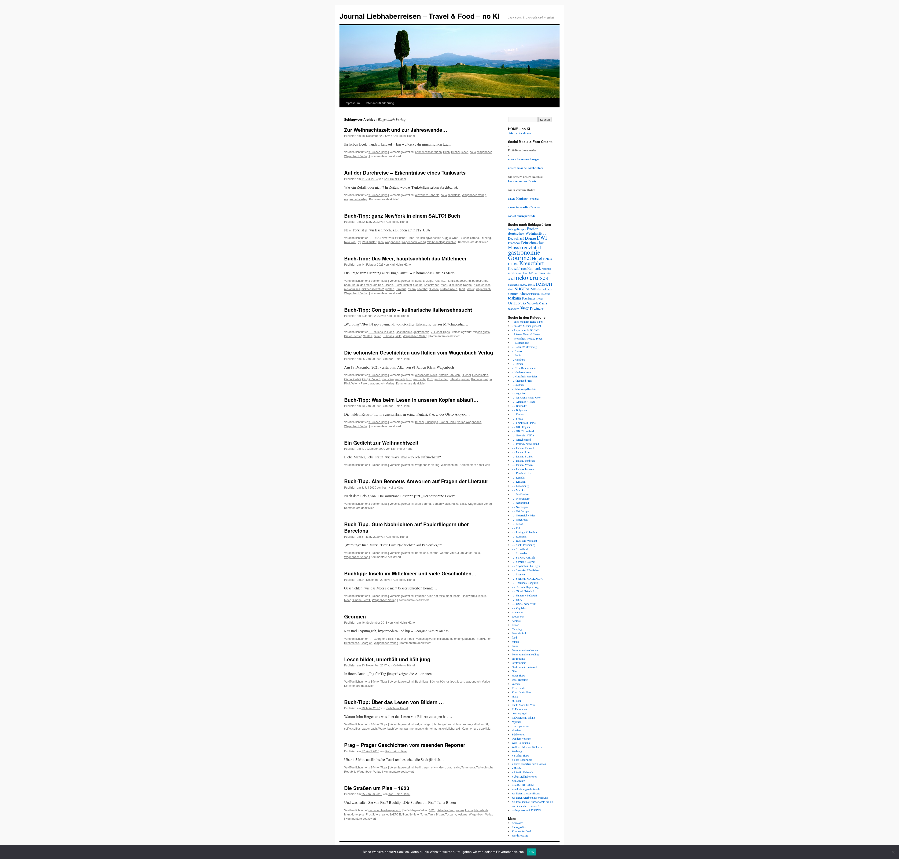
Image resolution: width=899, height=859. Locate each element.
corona (474, 238)
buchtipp (469, 638)
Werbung (517, 751)
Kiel (516, 264)
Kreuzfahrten (517, 268)
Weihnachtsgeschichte (441, 242)
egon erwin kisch (434, 767)
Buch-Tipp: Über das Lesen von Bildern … (394, 701)
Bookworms (469, 596)
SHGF (520, 289)
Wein (526, 307)
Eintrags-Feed (519, 827)
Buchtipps (431, 422)
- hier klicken (520, 133)
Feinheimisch (519, 633)
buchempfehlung (452, 638)
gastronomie (421, 332)
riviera (412, 289)
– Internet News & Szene (526, 334)
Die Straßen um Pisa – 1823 (376, 787)
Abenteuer (517, 612)
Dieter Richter (403, 285)
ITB (510, 264)
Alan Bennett (423, 503)
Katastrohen (431, 285)
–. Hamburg (518, 359)
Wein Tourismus (521, 743)
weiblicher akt (451, 728)
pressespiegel (519, 713)
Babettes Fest (445, 810)
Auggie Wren (450, 238)
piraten (389, 289)
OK (531, 852)
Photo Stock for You (523, 705)
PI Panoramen (519, 709)
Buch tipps (421, 681)
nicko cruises (482, 285)
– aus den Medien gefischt (526, 326)
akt (417, 724)
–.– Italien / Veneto (522, 465)
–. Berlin (516, 355)
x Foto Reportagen (522, 759)
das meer (366, 285)
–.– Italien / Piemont (523, 448)
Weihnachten (449, 465)
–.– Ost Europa (520, 511)
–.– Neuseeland (520, 502)
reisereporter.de (520, 726)
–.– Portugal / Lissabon (525, 532)
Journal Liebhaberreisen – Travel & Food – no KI (419, 16)
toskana (462, 814)
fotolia (515, 641)
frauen (460, 810)
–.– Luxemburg (520, 486)
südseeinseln (448, 289)
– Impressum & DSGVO (526, 330)
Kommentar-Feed (521, 831)
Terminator (468, 767)
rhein (511, 289)
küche (515, 696)
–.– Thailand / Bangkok (525, 583)
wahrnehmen (412, 728)
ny (359, 242)
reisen (544, 283)
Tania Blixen (436, 814)
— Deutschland (520, 342)
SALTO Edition (398, 814)
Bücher (455, 152)
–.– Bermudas (519, 406)
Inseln (482, 596)
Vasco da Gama (537, 303)
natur (548, 273)
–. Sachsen (518, 385)
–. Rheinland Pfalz (522, 380)
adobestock (518, 616)
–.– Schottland (520, 549)
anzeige (428, 280)
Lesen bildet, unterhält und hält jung (387, 659)
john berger (439, 724)
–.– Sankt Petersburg (523, 545)
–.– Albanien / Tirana (523, 401)
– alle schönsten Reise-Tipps (527, 321)
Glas (514, 671)
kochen (516, 684)
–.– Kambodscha (521, 473)
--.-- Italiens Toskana (381, 332)
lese (458, 724)
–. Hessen (517, 364)
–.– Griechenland (521, 439)
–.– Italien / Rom (521, 452)
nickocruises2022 (372, 289)
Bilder (515, 625)
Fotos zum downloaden (525, 650)
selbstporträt (480, 724)
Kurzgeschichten (437, 379)
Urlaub (514, 303)
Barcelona (421, 553)
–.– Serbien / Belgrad (523, 561)
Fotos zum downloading (525, 654)
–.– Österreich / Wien (523, 515)
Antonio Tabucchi (449, 375)
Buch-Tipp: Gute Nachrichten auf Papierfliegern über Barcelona (406, 527)
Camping (517, 629)
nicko (510, 279)
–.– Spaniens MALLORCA (527, 578)
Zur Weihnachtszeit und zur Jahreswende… (395, 129)
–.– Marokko (519, 490)
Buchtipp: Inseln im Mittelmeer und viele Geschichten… (410, 573)
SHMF (531, 289)
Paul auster (369, 242)
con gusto (483, 332)
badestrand (463, 280)
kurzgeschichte (416, 379)
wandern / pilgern (521, 738)
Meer (444, 285)
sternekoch (544, 289)
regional (516, 722)
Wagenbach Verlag (356, 156)
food (514, 637)
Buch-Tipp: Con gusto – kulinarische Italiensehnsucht (408, 309)
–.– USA (517, 599)
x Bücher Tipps (377, 152)
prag (450, 767)
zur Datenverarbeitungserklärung (530, 797)
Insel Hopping (520, 679)
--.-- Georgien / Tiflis (381, 638)
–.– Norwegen (520, 507)
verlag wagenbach (469, 422)
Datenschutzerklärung (379, 103)
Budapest (521, 229)
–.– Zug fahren (520, 608)
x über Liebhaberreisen (524, 776)
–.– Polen (517, 528)
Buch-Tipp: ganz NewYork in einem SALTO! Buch (402, 215)
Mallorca (546, 268)
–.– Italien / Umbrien (523, 460)
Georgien (355, 616)
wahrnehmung (431, 728)
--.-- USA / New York (381, 238)
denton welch (441, 503)
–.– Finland (518, 414)
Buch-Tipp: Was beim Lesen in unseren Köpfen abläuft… (411, 399)
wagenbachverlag (355, 199)
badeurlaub (351, 285)
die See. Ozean (383, 285)
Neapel (467, 285)
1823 (432, 810)
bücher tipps (448, 681)
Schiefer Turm (418, 814)
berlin (418, 767)
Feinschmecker (532, 242)
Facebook (514, 243)
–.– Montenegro (521, 498)
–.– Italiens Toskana (523, 469)
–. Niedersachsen (521, 372)
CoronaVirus (448, 553)
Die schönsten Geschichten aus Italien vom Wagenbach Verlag (418, 352)
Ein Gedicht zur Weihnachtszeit (381, 442)
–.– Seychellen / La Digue (526, 566)
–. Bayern (517, 351)
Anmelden (517, 823)
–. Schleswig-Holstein (524, 389)
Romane (476, 379)
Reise (531, 284)
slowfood (517, 730)
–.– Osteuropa (519, 519)
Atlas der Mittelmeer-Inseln (444, 596)
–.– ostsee (517, 524)
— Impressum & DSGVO (526, 810)
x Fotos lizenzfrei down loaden (529, 764)
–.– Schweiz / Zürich (523, 557)
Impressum (352, 103)
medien (513, 273)
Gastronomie (404, 332)
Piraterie (401, 289)
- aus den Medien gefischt (384, 810)
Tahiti (462, 289)
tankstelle (454, 195)
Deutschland (516, 238)
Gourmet (519, 257)
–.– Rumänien (519, 536)
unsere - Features (523, 198)
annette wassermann (428, 152)
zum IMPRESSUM (523, 785)
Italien (377, 336)
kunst (451, 724)
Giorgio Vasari (371, 379)
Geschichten (480, 375)
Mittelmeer (455, 285)
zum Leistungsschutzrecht (526, 789)
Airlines (516, 620)
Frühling (485, 238)
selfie (347, 728)
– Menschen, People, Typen (527, 338)
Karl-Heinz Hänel (404, 136)
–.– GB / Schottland (523, 431)
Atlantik (450, 280)
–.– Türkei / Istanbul (523, 591)
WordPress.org (520, 835)
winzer (538, 308)
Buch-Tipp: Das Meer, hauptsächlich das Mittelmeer (405, 258)
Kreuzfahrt (531, 263)
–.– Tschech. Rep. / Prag (525, 587)
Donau (530, 238)
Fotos (515, 646)
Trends (540, 298)
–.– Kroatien (519, 481)
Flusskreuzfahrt (524, 247)
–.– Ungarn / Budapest (524, 595)
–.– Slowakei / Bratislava (525, 570)
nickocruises (352, 289)
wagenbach (484, 152)
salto (473, 152)
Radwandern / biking (523, 717)
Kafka (455, 503)
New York (350, 242)
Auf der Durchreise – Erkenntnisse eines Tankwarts (405, 172)
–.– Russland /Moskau (524, 540)
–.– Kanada (518, 477)
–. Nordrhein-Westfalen (525, 376)
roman (465, 379)
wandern (513, 309)
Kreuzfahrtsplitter (521, 692)
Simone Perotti (361, 600)
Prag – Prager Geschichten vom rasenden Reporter (404, 744)
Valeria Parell (359, 383)
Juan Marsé (464, 553)
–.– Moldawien (520, 494)
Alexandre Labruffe (427, 195)
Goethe (418, 285)
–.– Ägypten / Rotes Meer (526, 397)
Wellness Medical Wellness (527, 747)
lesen (464, 152)
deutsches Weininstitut (527, 233)
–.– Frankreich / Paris (524, 422)
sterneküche (517, 293)
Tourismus (528, 298)
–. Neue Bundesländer (524, 368)
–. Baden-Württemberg (524, 347)
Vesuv (470, 289)
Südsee (434, 289)
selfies (356, 728)
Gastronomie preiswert (524, 667)
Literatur (455, 379)
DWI (542, 237)
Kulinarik (388, 336)
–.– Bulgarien (519, 410)
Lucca (469, 810)
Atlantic (439, 280)
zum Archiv (518, 780)
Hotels (547, 258)
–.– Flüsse (517, 418)
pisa (362, 814)
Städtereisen (533, 294)
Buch (446, 152)
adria (418, 280)
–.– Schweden (519, 553)
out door (516, 700)
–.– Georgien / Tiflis (523, 435)
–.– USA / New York (524, 604)
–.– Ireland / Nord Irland (525, 444)
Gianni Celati (352, 379)
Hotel (537, 258)
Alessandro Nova (426, 375)
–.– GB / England (521, 427)
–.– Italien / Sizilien (522, 456)
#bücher (420, 596)
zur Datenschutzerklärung (526, 793)
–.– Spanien (518, 574)
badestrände (480, 280)
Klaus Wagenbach (393, 379)
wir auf (521, 216)
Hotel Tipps (518, 675)
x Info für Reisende (522, 772)
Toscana (450, 814)
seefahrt (422, 289)
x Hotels (516, 768)
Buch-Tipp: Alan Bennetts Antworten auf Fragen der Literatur (416, 481)
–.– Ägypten (519, 393)
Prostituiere (373, 814)
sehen (467, 724)
